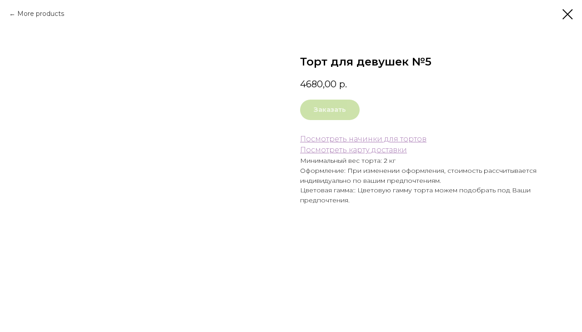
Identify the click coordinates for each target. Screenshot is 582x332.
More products (40, 14)
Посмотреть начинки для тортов (363, 139)
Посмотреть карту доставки (353, 150)
